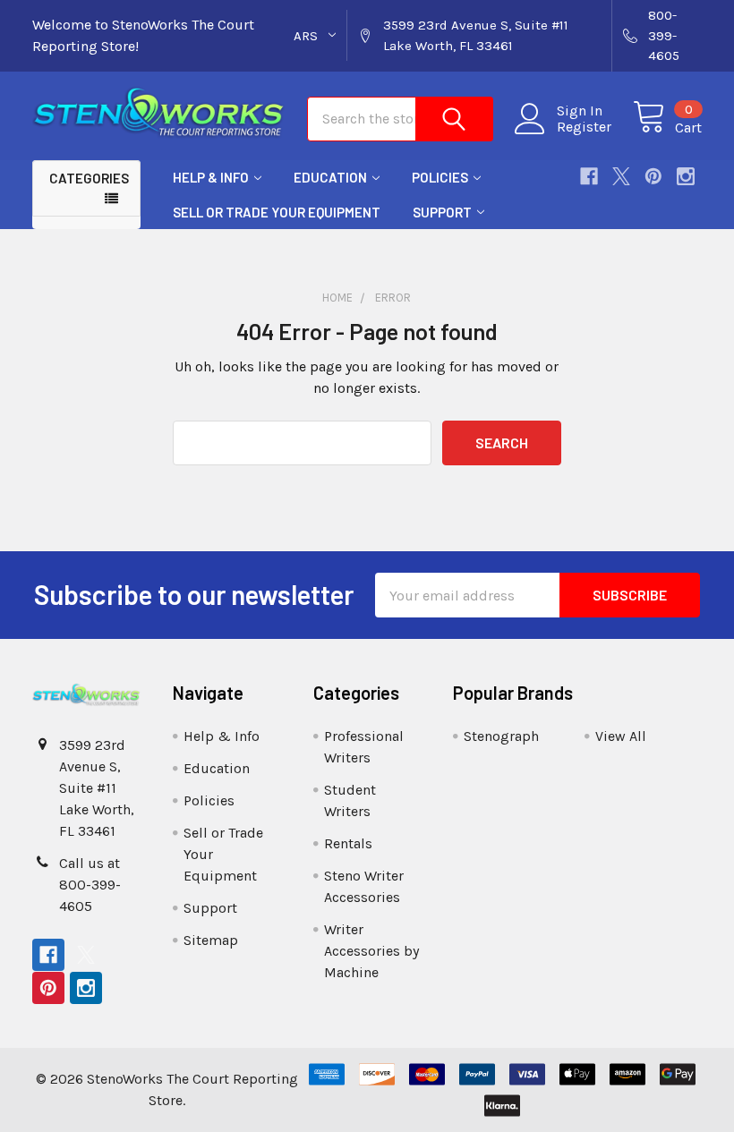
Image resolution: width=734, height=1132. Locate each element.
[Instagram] (686, 176)
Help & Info (211, 177)
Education (330, 177)
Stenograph (501, 736)
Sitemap (211, 940)
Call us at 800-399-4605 (90, 885)
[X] (621, 176)
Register (584, 127)
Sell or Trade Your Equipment (276, 212)
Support (442, 212)
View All (620, 736)
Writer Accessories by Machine (371, 951)
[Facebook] (589, 176)
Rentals (348, 843)
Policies (440, 177)
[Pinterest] (653, 176)
